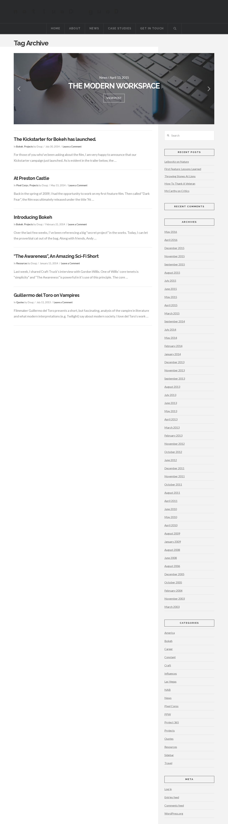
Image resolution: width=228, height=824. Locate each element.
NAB (167, 689)
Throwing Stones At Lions (180, 176)
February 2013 (173, 435)
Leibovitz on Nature (176, 161)
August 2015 (172, 272)
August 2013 (172, 386)
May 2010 (170, 517)
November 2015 (174, 256)
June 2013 (170, 403)
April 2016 (170, 239)
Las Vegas (170, 681)
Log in (168, 789)
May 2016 (170, 231)
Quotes (20, 302)
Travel (168, 763)
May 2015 (170, 297)
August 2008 (172, 549)
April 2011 (170, 500)
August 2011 (172, 492)
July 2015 (170, 280)
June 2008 (170, 557)
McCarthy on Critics (176, 190)
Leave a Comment (72, 146)
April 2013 (170, 419)
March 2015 (172, 313)
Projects (28, 146)
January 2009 (172, 541)
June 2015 (170, 288)
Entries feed (171, 797)
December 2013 (174, 362)
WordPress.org (173, 813)
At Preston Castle (31, 178)
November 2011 (174, 476)
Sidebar (169, 755)
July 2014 (170, 329)
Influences (170, 673)
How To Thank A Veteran (179, 183)
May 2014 (170, 337)
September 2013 (174, 378)
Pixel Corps (22, 185)
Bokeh (19, 146)
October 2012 (173, 451)
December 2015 (174, 248)
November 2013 (174, 370)
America (169, 632)
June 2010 (170, 509)
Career (168, 649)
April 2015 (170, 305)
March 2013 (172, 427)
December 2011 (174, 468)
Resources (21, 263)
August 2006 (172, 566)
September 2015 (174, 264)
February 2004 (173, 590)
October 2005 (173, 582)
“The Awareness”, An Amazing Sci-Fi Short (56, 256)
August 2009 (172, 533)
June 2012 (170, 460)
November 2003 (174, 598)
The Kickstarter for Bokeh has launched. (55, 139)
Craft (167, 665)
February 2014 (173, 346)
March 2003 (172, 606)
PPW (167, 714)
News (168, 698)
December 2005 (174, 574)
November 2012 (174, 443)
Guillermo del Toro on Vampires (46, 295)
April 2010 (170, 525)
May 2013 (170, 411)
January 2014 (172, 354)
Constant (170, 657)
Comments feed (174, 805)
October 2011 (173, 484)
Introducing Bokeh (33, 217)
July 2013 (170, 395)
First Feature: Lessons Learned (182, 169)
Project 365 (171, 722)
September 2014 (174, 321)
